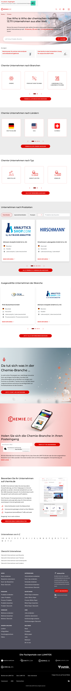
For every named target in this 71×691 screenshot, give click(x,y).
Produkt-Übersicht (6, 606)
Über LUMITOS (20, 675)
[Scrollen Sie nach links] (39, 215)
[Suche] (56, 9)
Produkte (27, 631)
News (26, 628)
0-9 (3, 538)
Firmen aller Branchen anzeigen (35, 99)
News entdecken (6, 576)
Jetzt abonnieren (61, 591)
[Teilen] (60, 9)
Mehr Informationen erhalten (15, 521)
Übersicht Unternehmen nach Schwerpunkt (14, 560)
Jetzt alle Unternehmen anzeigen (35, 336)
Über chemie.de (32, 675)
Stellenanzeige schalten (32, 618)
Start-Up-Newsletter (7, 582)
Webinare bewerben (7, 616)
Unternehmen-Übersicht (32, 587)
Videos (3, 637)
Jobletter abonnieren (31, 616)
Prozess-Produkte (6, 600)
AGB (12, 681)
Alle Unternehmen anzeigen (35, 193)
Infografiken (5, 631)
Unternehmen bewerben (32, 584)
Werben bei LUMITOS (7, 675)
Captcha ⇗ (26, 451)
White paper (28, 634)
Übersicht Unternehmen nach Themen (12, 558)
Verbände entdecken (31, 582)
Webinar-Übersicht (6, 618)
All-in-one (28, 642)
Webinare (27, 640)
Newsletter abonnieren (47, 444)
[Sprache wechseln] (63, 9)
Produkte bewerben (7, 603)
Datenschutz (20, 681)
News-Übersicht (6, 584)
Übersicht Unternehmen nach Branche (12, 555)
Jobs (26, 637)
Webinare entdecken (7, 613)
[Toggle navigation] (69, 9)
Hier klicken (18, 449)
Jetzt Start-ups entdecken (15, 392)
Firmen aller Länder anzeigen (35, 146)
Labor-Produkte (6, 597)
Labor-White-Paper (30, 597)
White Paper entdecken (31, 594)
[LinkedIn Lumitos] (69, 681)
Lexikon (3, 628)
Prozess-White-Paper (31, 600)
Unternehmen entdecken (32, 576)
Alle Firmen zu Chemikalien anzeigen (35, 270)
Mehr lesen (5, 460)
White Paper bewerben (31, 603)
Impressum (4, 681)
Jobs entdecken (29, 613)
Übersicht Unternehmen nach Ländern (12, 563)
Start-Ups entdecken (31, 579)
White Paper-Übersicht (31, 606)
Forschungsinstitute (7, 634)
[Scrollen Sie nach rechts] (41, 215)
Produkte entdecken (7, 594)
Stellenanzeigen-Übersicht (33, 621)
